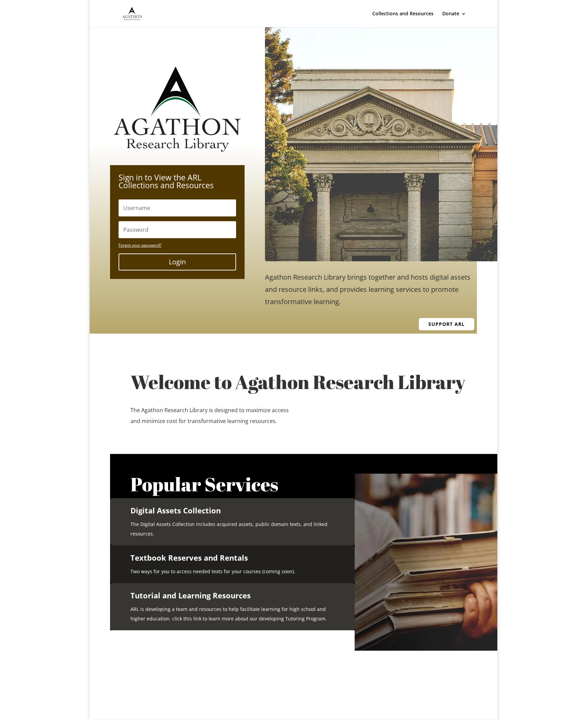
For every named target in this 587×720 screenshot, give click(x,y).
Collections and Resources (402, 14)
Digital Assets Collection (175, 510)
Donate (450, 14)
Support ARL (446, 324)
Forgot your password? (140, 245)
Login (177, 261)
